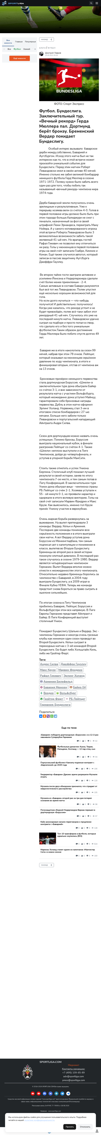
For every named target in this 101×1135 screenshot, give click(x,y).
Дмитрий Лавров (53, 53)
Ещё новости (20, 58)
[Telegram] (55, 716)
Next (35, 49)
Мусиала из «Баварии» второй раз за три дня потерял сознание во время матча (66, 799)
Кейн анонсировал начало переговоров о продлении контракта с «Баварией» (66, 823)
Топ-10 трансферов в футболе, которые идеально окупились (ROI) (76, 834)
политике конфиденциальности (39, 1120)
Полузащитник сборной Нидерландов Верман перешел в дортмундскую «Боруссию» (68, 811)
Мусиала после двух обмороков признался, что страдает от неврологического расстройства (69, 787)
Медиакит (73, 1065)
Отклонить (85, 1127)
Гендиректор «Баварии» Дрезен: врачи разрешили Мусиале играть (69, 775)
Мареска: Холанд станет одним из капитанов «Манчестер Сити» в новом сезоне (68, 850)
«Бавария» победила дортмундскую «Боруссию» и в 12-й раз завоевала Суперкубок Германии (69, 736)
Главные (19, 42)
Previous (4, 49)
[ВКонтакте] (40, 716)
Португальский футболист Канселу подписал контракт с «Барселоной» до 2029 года (67, 763)
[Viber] (48, 716)
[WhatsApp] (51, 716)
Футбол (51, 48)
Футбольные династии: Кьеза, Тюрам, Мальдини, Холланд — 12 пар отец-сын (76, 747)
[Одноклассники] (44, 716)
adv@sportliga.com (73, 1076)
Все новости (8, 41)
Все (9, 49)
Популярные (30, 42)
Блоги (42, 48)
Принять (70, 1127)
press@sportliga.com (73, 1080)
